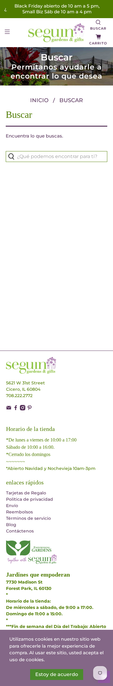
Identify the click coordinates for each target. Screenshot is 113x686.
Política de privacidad (29, 499)
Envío (12, 505)
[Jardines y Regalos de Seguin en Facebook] (15, 409)
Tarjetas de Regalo (26, 493)
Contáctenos (20, 531)
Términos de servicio (28, 518)
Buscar (71, 100)
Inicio (39, 100)
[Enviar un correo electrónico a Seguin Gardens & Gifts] (8, 409)
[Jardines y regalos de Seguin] (56, 32)
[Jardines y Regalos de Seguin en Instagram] (22, 409)
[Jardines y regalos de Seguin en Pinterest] (29, 409)
